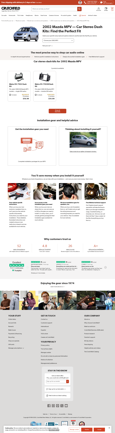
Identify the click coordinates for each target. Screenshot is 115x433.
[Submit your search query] (79, 9)
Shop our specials (13, 341)
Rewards (11, 326)
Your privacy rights (46, 349)
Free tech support (89, 337)
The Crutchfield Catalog (91, 351)
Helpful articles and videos (92, 348)
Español (43, 330)
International (45, 326)
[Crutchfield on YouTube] (66, 405)
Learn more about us (56, 286)
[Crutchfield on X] (62, 405)
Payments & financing (15, 333)
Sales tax (45, 414)
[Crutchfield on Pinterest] (57, 405)
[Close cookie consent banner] (109, 428)
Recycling (11, 337)
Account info (12, 323)
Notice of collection (47, 360)
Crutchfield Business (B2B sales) (94, 330)
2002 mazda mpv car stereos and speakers (62, 20)
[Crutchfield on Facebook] (49, 405)
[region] (57, 300)
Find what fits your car (7, 20)
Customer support (46, 323)
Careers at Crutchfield (47, 337)
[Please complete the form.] (67, 381)
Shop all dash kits (57, 111)
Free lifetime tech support (96, 57)
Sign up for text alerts (56, 389)
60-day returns (88, 341)
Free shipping (21, 2)
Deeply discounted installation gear (74, 57)
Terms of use (53, 414)
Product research (89, 333)
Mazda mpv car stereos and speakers (37, 20)
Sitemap (70, 414)
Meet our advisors (89, 326)
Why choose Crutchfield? (92, 323)
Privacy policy (45, 345)
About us (87, 319)
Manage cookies (46, 352)
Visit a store (44, 333)
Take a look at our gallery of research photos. (83, 151)
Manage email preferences (49, 363)
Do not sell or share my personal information (54, 356)
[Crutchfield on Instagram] (53, 405)
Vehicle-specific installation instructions (46, 57)
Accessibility (62, 414)
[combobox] (56, 9)
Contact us (44, 319)
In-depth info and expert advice (20, 57)
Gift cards (11, 344)
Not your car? (46, 46)
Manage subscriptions (15, 348)
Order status (12, 319)
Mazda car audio (20, 20)
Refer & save (12, 330)
